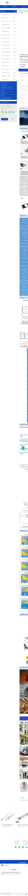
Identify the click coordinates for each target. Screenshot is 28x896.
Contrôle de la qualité (6, 87)
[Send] (26, 894)
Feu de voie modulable (8, 48)
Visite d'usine (4, 85)
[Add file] (2, 894)
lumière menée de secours (8, 72)
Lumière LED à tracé (8, 45)
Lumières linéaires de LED (8, 62)
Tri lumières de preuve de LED (8, 14)
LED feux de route (8, 34)
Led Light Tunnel (8, 31)
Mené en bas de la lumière (8, 55)
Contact (3, 90)
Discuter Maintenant (6, 98)
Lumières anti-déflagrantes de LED (9, 28)
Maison (5, 6)
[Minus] (26, 865)
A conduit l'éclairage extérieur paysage (9, 52)
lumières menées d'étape (8, 69)
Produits (14, 6)
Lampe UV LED (8, 79)
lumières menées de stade (8, 21)
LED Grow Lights (8, 65)
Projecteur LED (8, 17)
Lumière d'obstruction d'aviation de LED (9, 41)
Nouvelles (3, 93)
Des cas (2, 95)
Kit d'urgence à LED (8, 76)
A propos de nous (5, 82)
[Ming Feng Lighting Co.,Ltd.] (3, 112)
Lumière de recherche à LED (8, 38)
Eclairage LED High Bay (8, 24)
